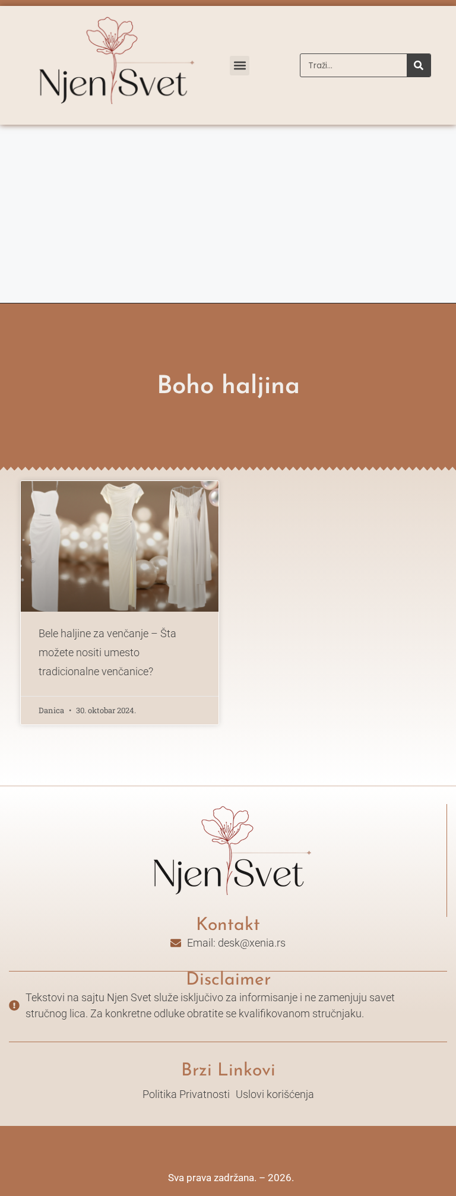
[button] (239, 65)
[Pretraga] (418, 65)
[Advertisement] (228, 214)
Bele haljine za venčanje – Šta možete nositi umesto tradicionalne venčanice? (107, 652)
